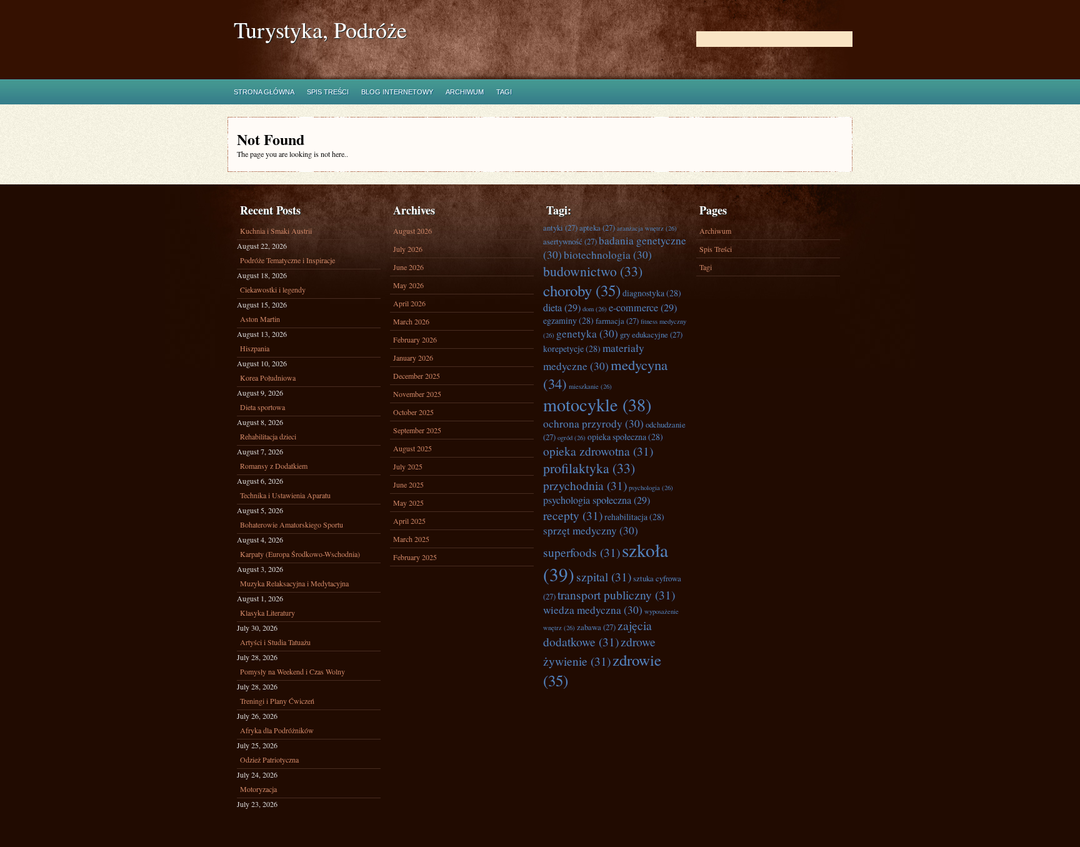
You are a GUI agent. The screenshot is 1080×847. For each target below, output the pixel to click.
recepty (572, 515)
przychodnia (585, 485)
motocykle (597, 404)
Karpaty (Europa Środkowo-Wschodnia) (300, 554)
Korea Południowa (268, 378)
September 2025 (417, 430)
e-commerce (643, 307)
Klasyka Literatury (267, 613)
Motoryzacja (258, 789)
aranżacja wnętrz (647, 228)
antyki (560, 227)
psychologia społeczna (596, 500)
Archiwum (465, 92)
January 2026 (413, 358)
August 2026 (412, 231)
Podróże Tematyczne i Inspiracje (287, 260)
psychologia (651, 487)
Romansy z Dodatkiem (274, 466)
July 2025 (407, 466)
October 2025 (413, 412)
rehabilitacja (634, 517)
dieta (562, 307)
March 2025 (411, 539)
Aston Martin (260, 319)
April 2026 (409, 303)
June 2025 (408, 484)
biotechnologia (608, 255)
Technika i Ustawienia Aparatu (285, 495)
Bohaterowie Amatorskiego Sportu (291, 524)
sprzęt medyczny (590, 530)
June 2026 (408, 267)
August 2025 (412, 448)
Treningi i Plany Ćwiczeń (277, 701)
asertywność (570, 241)
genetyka (587, 333)
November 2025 (417, 394)
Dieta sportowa (262, 407)
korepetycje (572, 348)
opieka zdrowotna (598, 451)
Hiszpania (254, 348)
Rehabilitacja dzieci (268, 436)
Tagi (504, 92)
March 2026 (411, 321)
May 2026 (408, 285)
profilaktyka (589, 468)
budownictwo (592, 271)
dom (594, 308)
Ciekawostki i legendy (273, 289)
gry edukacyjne (651, 334)
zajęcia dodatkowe (597, 633)
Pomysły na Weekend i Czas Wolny (292, 671)
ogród (572, 437)
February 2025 (415, 557)
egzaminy (568, 320)
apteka (597, 227)
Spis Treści (328, 92)
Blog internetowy (397, 92)
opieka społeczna (625, 437)
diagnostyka (651, 293)
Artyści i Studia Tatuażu (275, 642)
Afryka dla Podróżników (277, 730)
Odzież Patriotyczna (269, 759)
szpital (603, 576)
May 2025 (408, 503)
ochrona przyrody (593, 423)
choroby (582, 290)
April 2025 (409, 521)
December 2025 (416, 376)
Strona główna (264, 92)
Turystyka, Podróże (320, 30)
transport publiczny (616, 594)
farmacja (617, 320)
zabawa (596, 627)
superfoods (581, 552)
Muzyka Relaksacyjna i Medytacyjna (294, 583)
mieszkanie (590, 386)
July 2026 (407, 249)
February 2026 (415, 339)
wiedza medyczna (592, 610)
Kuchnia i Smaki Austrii (276, 231)
